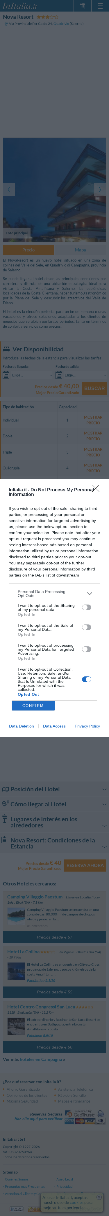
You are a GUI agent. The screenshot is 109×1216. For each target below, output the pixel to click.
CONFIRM (33, 706)
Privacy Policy (87, 726)
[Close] (97, 490)
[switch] (86, 607)
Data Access (54, 726)
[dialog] (54, 608)
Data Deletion (21, 726)
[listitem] (54, 594)
